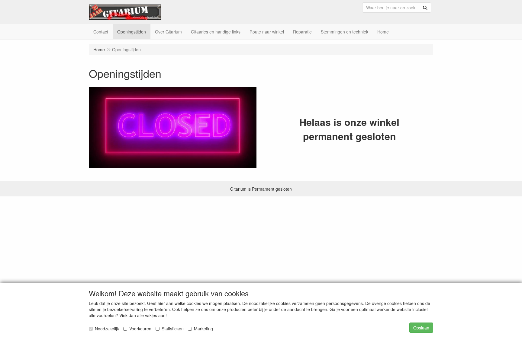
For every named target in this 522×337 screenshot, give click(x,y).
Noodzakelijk (107, 329)
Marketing (203, 329)
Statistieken (173, 329)
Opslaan (421, 328)
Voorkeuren (140, 329)
